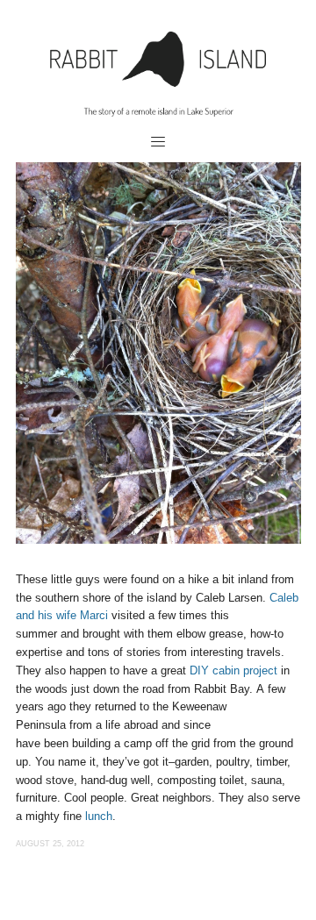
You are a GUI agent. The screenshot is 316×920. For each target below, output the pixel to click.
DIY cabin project (233, 670)
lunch (98, 816)
